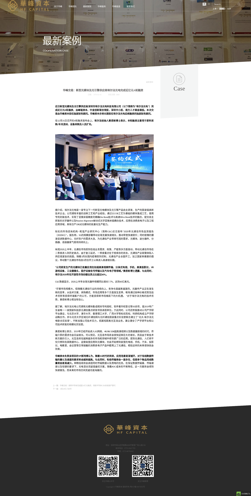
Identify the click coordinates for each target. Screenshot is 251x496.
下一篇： (62, 389)
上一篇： (84, 386)
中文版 (204, 4)
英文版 (209, 4)
